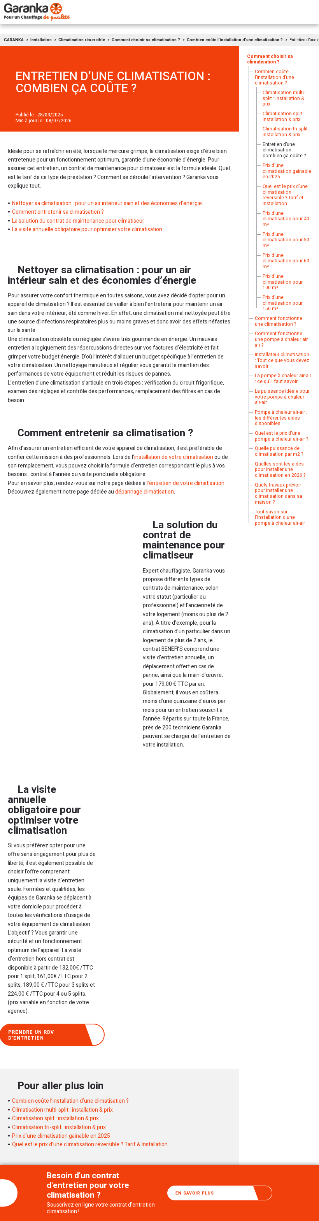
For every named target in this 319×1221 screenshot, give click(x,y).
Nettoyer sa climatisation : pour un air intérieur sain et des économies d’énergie (107, 203)
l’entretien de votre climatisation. (186, 483)
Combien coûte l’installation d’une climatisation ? (70, 1101)
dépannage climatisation (144, 492)
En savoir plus (194, 1193)
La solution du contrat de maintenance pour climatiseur (78, 221)
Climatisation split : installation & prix (55, 1118)
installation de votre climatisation (173, 457)
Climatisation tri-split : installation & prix (59, 1127)
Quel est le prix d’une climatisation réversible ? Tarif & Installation (90, 1144)
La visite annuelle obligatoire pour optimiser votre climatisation (87, 229)
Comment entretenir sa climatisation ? (58, 212)
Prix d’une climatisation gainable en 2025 (61, 1136)
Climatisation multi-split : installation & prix (62, 1110)
